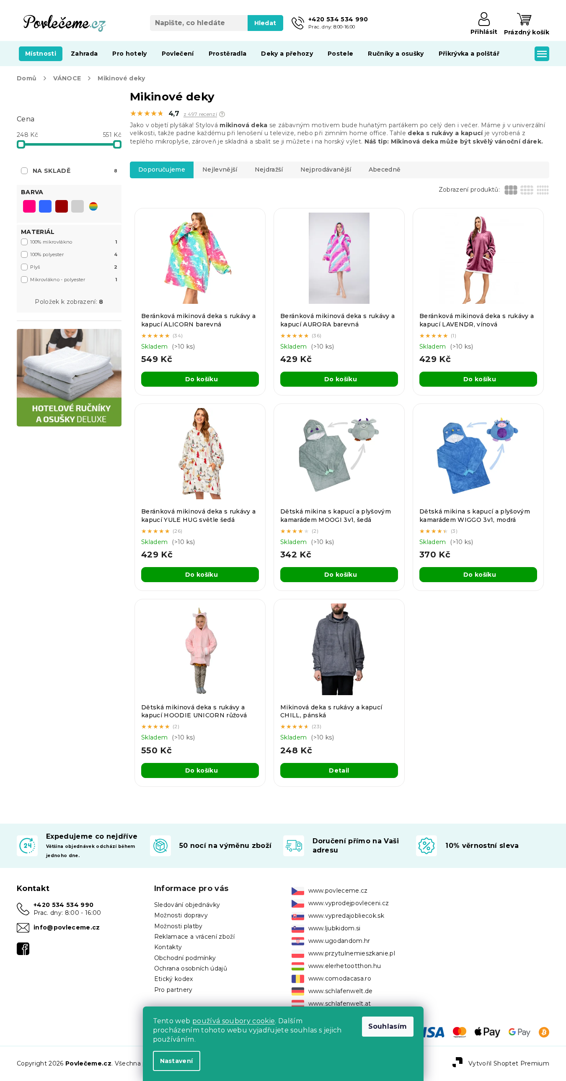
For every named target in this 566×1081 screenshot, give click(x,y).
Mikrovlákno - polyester (73, 279)
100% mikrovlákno (73, 242)
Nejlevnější (220, 169)
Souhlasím (387, 1026)
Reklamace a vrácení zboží (194, 936)
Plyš (73, 267)
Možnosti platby (178, 926)
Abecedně (385, 169)
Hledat (265, 23)
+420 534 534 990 (63, 905)
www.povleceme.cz (338, 890)
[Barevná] (93, 206)
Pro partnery (173, 990)
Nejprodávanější (325, 169)
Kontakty (168, 947)
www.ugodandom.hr (339, 941)
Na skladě (75, 171)
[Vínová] (61, 207)
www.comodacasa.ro (340, 978)
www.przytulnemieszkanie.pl (351, 953)
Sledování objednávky (187, 905)
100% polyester (73, 254)
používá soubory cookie (233, 1021)
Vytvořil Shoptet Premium (508, 1063)
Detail (339, 770)
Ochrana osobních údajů (190, 968)
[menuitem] (40, 53)
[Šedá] (77, 207)
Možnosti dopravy (181, 915)
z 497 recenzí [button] (200, 114)
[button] (222, 114)
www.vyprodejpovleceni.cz (348, 903)
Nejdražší (269, 169)
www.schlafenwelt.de (340, 991)
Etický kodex (173, 979)
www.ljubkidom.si (334, 928)
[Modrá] (45, 207)
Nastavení (176, 1061)
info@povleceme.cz (67, 927)
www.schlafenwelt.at (339, 1003)
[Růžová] (29, 207)
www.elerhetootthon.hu (344, 966)
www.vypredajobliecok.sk (346, 915)
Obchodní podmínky (185, 958)
